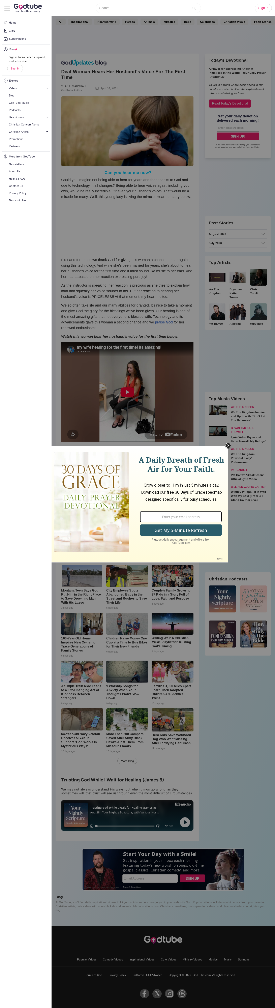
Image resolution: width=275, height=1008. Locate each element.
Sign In (15, 68)
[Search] (194, 8)
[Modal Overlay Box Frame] (137, 504)
